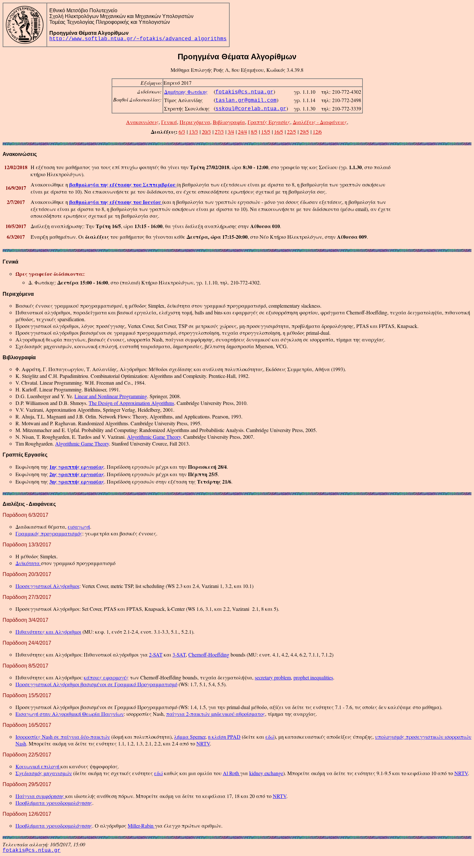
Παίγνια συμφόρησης (40, 796)
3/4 (231, 131)
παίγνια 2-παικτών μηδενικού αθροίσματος (215, 713)
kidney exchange (266, 773)
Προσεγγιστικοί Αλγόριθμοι (47, 585)
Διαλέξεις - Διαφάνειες (320, 122)
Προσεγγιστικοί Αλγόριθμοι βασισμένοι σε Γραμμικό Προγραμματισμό (96, 684)
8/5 (254, 131)
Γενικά (169, 122)
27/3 (219, 131)
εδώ (269, 736)
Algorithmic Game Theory (154, 436)
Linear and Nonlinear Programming (110, 396)
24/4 (242, 131)
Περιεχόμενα (195, 122)
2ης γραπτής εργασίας (76, 474)
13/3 (193, 131)
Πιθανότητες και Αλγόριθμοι (48, 631)
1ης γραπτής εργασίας (76, 466)
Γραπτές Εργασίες (269, 122)
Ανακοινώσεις (142, 122)
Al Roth (231, 773)
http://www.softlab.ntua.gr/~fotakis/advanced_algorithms (138, 39)
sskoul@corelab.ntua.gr (250, 109)
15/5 (265, 131)
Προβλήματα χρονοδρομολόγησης (53, 802)
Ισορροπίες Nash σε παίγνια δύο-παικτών (62, 736)
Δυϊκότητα (28, 563)
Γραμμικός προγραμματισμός (48, 533)
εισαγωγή (79, 526)
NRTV (203, 743)
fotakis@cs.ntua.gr (244, 92)
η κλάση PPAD (224, 736)
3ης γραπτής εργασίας (76, 481)
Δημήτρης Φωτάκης (186, 91)
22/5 (291, 131)
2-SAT (156, 654)
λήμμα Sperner (189, 736)
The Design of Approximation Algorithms (131, 402)
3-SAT (179, 654)
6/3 (182, 131)
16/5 (278, 131)
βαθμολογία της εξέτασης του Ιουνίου (115, 202)
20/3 (206, 131)
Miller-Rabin (141, 825)
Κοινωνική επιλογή (38, 766)
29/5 (304, 131)
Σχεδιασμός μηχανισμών (43, 773)
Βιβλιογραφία (229, 122)
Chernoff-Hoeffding (208, 654)
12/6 (317, 131)
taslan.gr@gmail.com (246, 100)
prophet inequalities (313, 677)
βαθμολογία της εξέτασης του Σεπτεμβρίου (123, 184)
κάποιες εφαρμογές (106, 677)
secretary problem (273, 677)
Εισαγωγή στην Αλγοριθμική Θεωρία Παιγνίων (69, 713)
